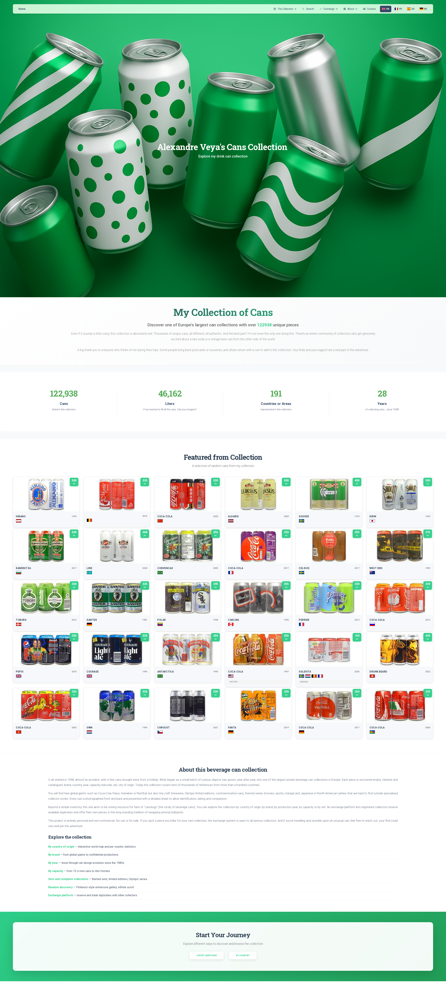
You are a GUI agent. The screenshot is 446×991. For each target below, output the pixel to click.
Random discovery (60, 887)
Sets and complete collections (68, 879)
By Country (243, 955)
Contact (369, 8)
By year (53, 863)
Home (21, 8)
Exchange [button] (327, 8)
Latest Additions (207, 955)
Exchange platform (60, 895)
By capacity (55, 871)
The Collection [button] (283, 8)
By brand (54, 854)
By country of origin (61, 846)
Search (308, 8)
